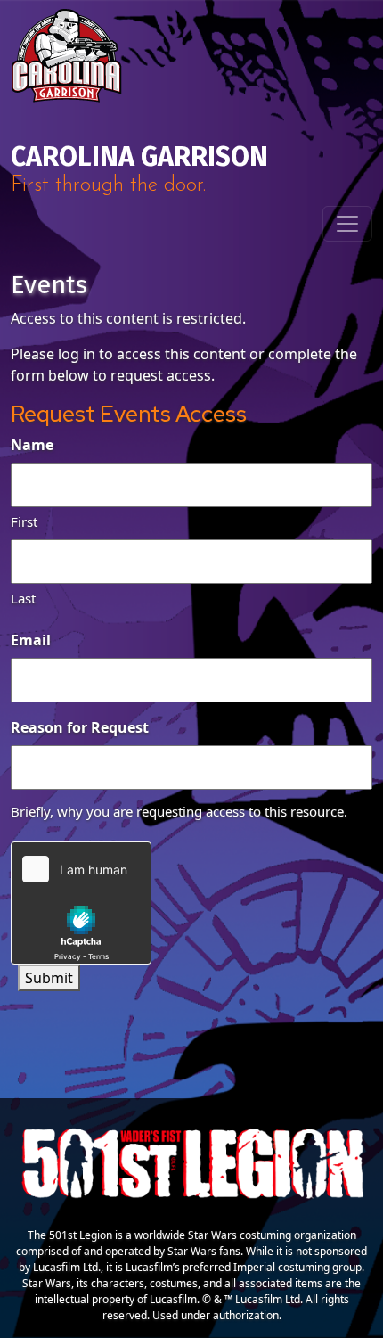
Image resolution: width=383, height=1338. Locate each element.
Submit (49, 978)
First (24, 521)
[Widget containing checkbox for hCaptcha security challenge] (81, 903)
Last (23, 598)
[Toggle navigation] (347, 224)
